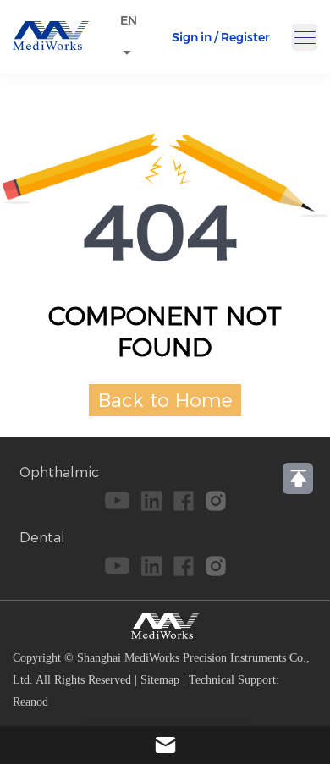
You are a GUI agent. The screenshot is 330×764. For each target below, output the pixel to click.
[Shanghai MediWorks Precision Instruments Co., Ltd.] (51, 45)
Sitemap (159, 679)
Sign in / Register (221, 37)
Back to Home (165, 400)
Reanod (30, 701)
